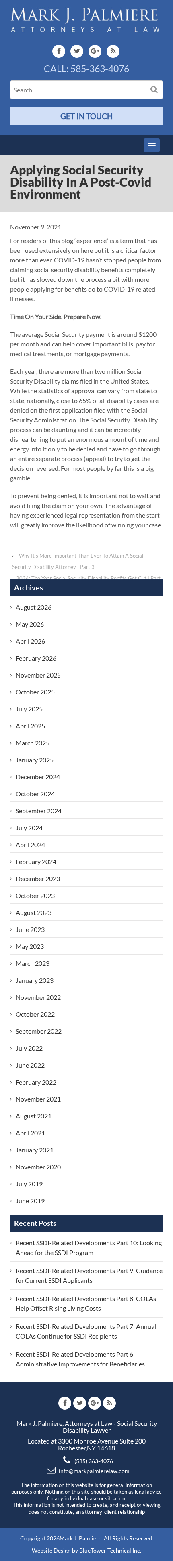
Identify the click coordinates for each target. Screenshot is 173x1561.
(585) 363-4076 (93, 1461)
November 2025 (38, 675)
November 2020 (38, 1167)
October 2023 (35, 895)
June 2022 (30, 1065)
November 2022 (38, 997)
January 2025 (35, 760)
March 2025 (32, 743)
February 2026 (36, 658)
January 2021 (35, 1150)
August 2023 (33, 912)
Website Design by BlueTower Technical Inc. (86, 1550)
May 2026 (30, 624)
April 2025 (30, 726)
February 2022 (36, 1082)
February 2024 (36, 861)
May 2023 (30, 946)
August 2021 (33, 1116)
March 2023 (32, 963)
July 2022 (29, 1048)
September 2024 (39, 810)
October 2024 (35, 793)
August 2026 (33, 607)
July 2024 (29, 827)
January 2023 (35, 980)
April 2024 (30, 844)
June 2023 (30, 929)
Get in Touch (86, 116)
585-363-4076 (99, 68)
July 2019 (29, 1184)
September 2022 (39, 1031)
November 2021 (38, 1099)
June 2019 (30, 1200)
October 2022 (35, 1014)
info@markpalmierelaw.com (94, 1470)
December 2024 (38, 776)
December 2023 (38, 878)
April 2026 (30, 641)
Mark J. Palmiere (80, 1538)
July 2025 (29, 709)
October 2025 (35, 692)
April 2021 (30, 1133)
